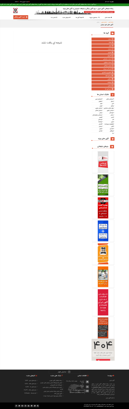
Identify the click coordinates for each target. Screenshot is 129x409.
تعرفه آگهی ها (79, 17)
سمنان (112, 115)
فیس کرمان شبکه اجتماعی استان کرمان (53, 391)
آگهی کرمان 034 (58, 394)
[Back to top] (123, 404)
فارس (112, 117)
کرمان (112, 122)
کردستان (100, 120)
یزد (113, 133)
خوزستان (111, 113)
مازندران (112, 129)
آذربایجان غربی (98, 99)
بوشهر (112, 106)
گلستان (100, 124)
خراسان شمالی (98, 110)
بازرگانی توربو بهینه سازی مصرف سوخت (52, 396)
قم (113, 120)
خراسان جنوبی (104, 22)
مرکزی (100, 129)
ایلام (101, 104)
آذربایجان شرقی (110, 99)
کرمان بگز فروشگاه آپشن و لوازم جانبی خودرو (51, 383)
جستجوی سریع (94, 17)
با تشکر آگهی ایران (110, 398)
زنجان (100, 113)
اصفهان (100, 101)
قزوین (100, 117)
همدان (100, 131)
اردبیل (112, 101)
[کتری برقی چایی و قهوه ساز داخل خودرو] (103, 337)
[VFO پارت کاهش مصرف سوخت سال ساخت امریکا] (103, 263)
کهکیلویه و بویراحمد (109, 124)
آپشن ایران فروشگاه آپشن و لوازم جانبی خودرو (53, 388)
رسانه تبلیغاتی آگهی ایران (102, 384)
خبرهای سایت (65, 17)
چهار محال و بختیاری (109, 108)
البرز (113, 104)
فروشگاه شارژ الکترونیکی (56, 385)
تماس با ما (53, 17)
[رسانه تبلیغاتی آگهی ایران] (103, 315)
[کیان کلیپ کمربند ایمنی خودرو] (103, 195)
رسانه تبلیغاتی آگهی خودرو (56, 380)
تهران (101, 106)
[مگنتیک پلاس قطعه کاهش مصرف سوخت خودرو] (103, 218)
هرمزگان (112, 131)
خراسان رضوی (110, 110)
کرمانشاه (100, 122)
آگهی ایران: (112, 380)
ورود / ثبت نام (109, 2)
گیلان (112, 126)
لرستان (100, 126)
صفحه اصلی (108, 17)
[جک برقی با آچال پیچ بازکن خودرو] (103, 286)
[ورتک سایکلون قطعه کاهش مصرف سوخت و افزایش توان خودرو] (103, 172)
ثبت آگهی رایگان (20, 17)
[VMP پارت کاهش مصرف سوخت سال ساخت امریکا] (103, 240)
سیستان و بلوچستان (97, 115)
